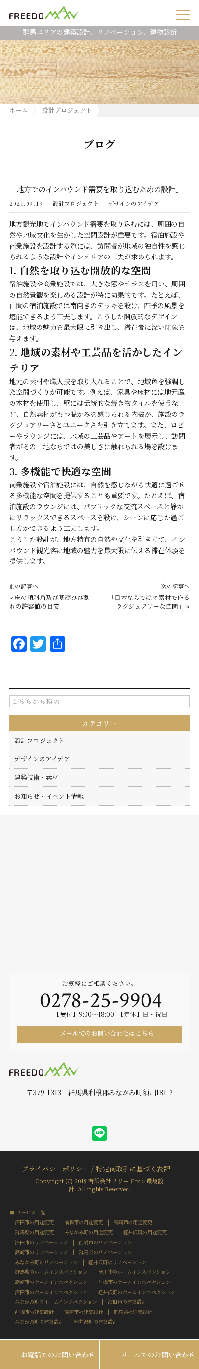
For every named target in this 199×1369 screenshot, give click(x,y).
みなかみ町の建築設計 (39, 1321)
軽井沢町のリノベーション (117, 1262)
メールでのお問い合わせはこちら (106, 1033)
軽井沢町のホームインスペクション (136, 1292)
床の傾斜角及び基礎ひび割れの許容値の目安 (49, 602)
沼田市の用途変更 (34, 1222)
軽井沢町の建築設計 (95, 1321)
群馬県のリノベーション (105, 1252)
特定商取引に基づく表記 (133, 1168)
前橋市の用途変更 (83, 1222)
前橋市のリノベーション (105, 1242)
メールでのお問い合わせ (149, 1355)
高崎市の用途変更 (133, 1222)
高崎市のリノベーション (41, 1252)
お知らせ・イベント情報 (49, 795)
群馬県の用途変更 (34, 1232)
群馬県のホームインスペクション (51, 1271)
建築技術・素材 (36, 777)
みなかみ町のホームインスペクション (56, 1301)
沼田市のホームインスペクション (51, 1292)
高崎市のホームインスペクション (51, 1282)
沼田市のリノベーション (41, 1242)
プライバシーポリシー (55, 1168)
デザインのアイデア (133, 204)
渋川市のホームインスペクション (134, 1271)
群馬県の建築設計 (133, 1312)
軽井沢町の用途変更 (145, 1232)
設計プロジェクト (76, 204)
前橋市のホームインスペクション (134, 1282)
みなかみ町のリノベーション (46, 1262)
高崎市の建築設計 (83, 1312)
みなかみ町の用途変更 (88, 1232)
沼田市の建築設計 (127, 1301)
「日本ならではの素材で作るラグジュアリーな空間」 (149, 602)
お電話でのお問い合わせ (49, 1355)
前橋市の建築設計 (34, 1312)
